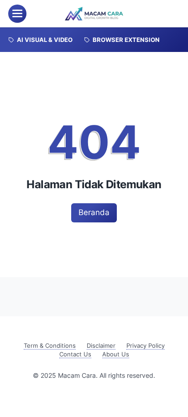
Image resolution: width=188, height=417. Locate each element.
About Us (115, 354)
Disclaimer (101, 345)
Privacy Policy (145, 345)
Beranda (94, 212)
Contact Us (75, 354)
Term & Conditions (50, 345)
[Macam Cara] (94, 13)
